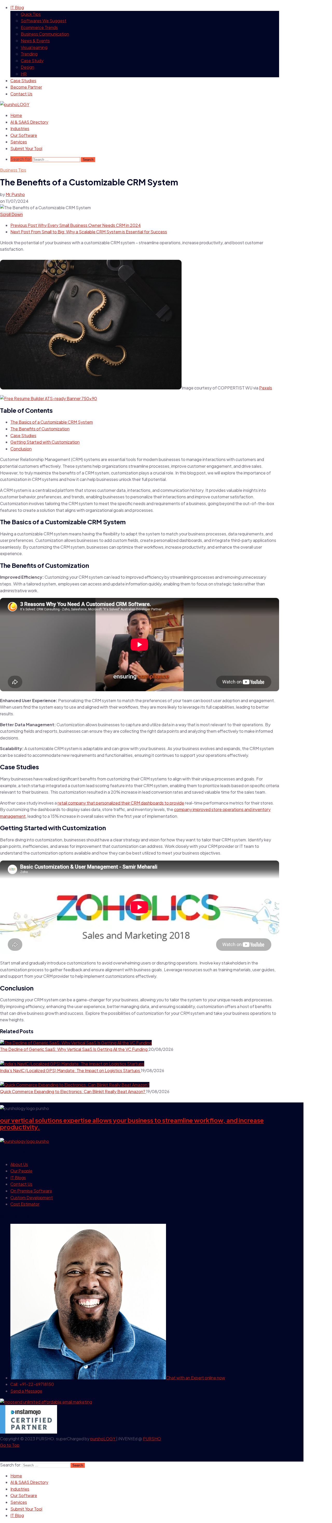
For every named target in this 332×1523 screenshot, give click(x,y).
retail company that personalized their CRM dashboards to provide (121, 803)
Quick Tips (31, 14)
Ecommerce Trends (39, 27)
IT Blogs (18, 1177)
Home (16, 115)
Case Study (32, 60)
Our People (21, 1170)
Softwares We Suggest (43, 20)
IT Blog (17, 7)
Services (18, 141)
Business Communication (45, 34)
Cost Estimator (24, 1204)
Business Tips (13, 170)
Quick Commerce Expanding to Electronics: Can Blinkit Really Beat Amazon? (73, 1091)
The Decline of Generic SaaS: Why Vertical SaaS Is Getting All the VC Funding (74, 1049)
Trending (29, 54)
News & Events (35, 40)
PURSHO (152, 1438)
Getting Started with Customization (45, 442)
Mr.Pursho (15, 194)
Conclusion (21, 448)
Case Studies (23, 80)
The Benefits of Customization (40, 428)
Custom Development (31, 1197)
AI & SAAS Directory (29, 122)
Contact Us (21, 93)
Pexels (265, 387)
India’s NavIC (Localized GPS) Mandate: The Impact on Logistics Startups (70, 1070)
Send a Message (26, 1391)
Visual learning (34, 47)
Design (27, 67)
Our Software (23, 135)
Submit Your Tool (26, 148)
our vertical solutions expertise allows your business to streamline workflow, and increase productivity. (132, 1123)
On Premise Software (31, 1190)
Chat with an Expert (195, 1377)
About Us (19, 1164)
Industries (19, 128)
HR (24, 73)
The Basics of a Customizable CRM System (51, 422)
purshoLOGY (103, 1438)
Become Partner (26, 87)
